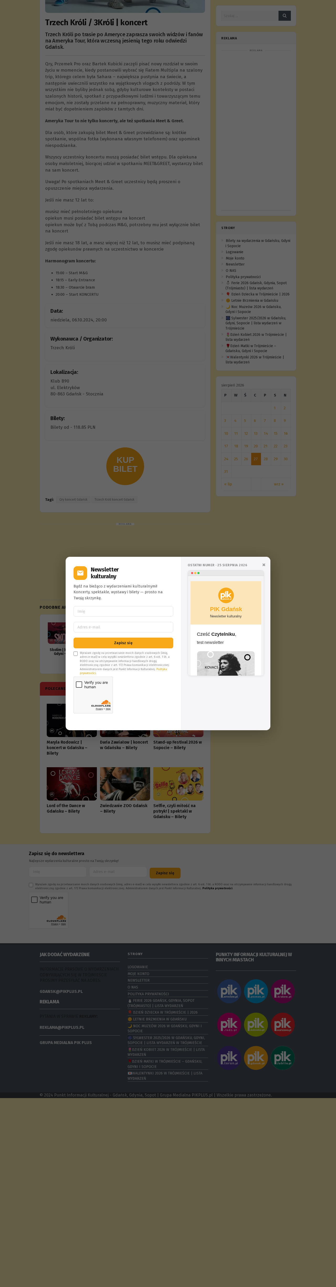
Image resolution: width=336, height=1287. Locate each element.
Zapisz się (123, 643)
